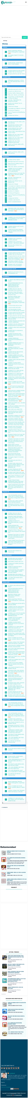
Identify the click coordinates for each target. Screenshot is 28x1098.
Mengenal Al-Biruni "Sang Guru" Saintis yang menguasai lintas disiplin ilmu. (16, 431)
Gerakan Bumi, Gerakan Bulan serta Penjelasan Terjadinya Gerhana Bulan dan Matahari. (16, 378)
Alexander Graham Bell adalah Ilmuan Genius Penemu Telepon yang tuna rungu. (15, 293)
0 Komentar (10, 962)
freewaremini (13, 1093)
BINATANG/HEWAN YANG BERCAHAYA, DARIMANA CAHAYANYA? (14, 298)
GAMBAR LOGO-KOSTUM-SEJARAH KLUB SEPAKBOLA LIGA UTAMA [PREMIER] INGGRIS (16, 218)
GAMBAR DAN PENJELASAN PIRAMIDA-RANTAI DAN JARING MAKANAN (15, 335)
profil (4, 510)
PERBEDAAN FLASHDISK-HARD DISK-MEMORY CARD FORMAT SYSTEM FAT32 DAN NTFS (15, 731)
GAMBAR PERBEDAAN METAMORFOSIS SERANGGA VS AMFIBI (15, 339)
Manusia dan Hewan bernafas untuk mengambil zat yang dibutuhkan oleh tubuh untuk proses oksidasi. (16, 423)
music (4, 235)
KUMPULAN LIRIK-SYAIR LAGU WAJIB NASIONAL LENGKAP (15, 866)
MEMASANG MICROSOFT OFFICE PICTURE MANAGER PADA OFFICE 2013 (16, 81)
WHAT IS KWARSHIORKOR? (14, 201)
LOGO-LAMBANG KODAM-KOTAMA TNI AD (15, 1032)
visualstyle (6, 795)
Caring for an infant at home (14, 91)
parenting (5, 249)
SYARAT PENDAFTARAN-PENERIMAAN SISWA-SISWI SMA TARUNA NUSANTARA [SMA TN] (15, 481)
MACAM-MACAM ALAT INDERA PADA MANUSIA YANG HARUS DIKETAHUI (15, 412)
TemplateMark (18, 1095)
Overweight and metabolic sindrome (16, 108)
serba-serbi (6, 582)
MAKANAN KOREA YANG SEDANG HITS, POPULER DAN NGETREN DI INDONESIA (16, 209)
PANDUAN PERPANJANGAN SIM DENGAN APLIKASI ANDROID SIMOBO (15, 679)
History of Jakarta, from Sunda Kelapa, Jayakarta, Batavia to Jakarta (16, 964)
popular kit (6, 491)
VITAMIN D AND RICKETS (14, 200)
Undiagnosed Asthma (13, 115)
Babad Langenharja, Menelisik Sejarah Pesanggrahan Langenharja (16, 972)
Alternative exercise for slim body (16, 89)
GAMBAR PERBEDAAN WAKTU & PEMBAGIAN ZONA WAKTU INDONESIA (15, 344)
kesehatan (6, 156)
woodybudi (12, 1073)
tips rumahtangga (8, 753)
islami (4, 118)
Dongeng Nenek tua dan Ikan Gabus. (16, 73)
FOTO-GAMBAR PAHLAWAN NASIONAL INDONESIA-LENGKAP (16, 858)
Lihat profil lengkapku (6, 1087)
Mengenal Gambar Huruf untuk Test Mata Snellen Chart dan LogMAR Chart (16, 174)
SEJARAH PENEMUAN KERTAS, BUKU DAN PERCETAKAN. (15, 987)
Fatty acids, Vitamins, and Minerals (16, 94)
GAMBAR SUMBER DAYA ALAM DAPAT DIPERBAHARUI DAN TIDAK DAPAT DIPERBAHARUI (16, 356)
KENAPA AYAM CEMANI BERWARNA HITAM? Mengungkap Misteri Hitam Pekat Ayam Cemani (16, 395)
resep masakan (7, 555)
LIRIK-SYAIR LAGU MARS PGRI (15, 409)
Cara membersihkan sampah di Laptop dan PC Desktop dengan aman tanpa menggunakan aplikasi (16, 496)
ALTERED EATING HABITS (14, 159)
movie (4, 223)
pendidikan (6, 276)
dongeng (5, 67)
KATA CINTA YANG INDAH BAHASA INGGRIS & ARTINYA (16, 1016)
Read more (14, 961)
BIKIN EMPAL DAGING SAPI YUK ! (15, 561)
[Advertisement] (14, 21)
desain (5, 59)
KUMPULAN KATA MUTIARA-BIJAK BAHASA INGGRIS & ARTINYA (16, 1010)
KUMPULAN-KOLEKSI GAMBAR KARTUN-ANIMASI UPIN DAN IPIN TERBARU (15, 231)
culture (5, 47)
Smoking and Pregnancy (14, 110)
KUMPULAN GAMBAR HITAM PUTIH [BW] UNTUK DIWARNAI (16, 851)
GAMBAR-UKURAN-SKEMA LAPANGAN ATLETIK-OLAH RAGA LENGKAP (16, 364)
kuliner (5, 205)
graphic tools (6, 77)
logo (4, 214)
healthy (5, 86)
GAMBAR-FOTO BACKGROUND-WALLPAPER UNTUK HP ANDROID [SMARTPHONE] (16, 799)
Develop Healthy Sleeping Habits (15, 93)
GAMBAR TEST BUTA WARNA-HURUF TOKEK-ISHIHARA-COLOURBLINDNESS (15, 170)
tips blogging (6, 745)
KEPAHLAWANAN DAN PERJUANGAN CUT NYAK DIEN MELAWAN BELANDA (15, 399)
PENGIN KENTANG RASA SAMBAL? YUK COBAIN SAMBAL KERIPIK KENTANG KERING (16, 571)
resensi (5, 547)
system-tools (6, 699)
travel (4, 778)
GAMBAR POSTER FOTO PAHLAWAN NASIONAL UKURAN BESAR (15, 348)
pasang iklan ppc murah (9, 268)
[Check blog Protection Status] (14, 1088)
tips (4, 709)
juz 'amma (6, 148)
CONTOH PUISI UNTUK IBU (14, 307)
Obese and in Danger (13, 106)
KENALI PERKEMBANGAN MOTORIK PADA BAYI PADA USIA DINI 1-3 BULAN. (16, 761)
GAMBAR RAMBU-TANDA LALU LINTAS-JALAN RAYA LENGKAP (16, 873)
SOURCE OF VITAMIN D (13, 191)
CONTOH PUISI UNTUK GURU (15, 305)
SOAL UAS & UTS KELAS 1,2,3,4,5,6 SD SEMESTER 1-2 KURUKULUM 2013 (16, 477)
